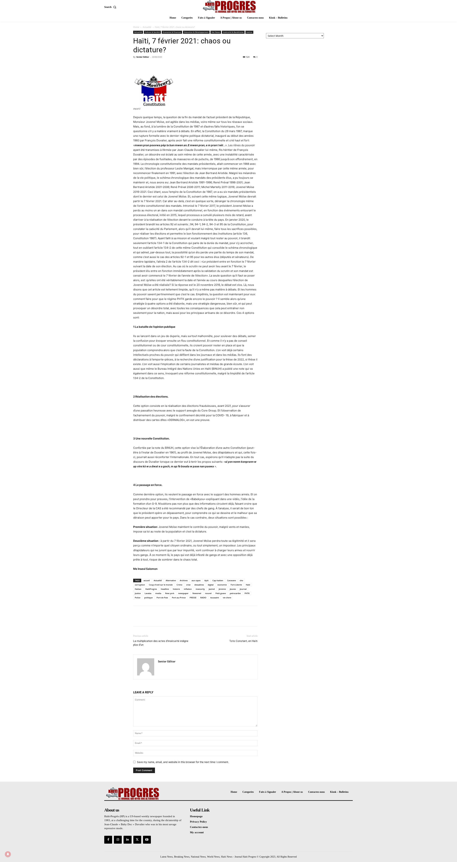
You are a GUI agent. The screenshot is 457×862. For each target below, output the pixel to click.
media (158, 593)
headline (165, 589)
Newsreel (196, 593)
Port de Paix (162, 597)
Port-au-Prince (179, 597)
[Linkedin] (127, 840)
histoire (176, 589)
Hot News (216, 32)
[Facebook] (136, 65)
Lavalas (148, 593)
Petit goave (220, 593)
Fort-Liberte (236, 584)
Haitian (138, 589)
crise (188, 584)
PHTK (247, 593)
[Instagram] (118, 840)
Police (137, 597)
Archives (184, 580)
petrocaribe (235, 593)
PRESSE (193, 597)
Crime (179, 584)
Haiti (248, 584)
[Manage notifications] (8, 854)
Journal (243, 589)
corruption (140, 584)
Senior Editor (142, 57)
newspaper (183, 593)
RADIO (203, 597)
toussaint (214, 597)
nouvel (208, 593)
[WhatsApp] (161, 65)
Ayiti (206, 580)
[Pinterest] (153, 65)
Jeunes (233, 589)
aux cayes (196, 580)
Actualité (147, 27)
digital (211, 584)
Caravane (231, 580)
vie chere (227, 597)
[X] (145, 65)
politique (148, 597)
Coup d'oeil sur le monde (161, 584)
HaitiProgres (151, 589)
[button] (111, 7)
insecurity (200, 589)
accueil (147, 580)
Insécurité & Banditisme (233, 32)
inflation (188, 589)
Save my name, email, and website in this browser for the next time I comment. (183, 761)
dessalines (199, 584)
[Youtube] (147, 840)
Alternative (171, 580)
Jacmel (212, 589)
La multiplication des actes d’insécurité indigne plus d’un (160, 642)
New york (169, 593)
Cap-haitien (217, 580)
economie (222, 584)
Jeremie (222, 589)
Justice (249, 32)
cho (241, 580)
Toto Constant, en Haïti (243, 641)
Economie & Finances (172, 32)
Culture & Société (152, 32)
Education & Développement (196, 32)
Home (136, 27)
